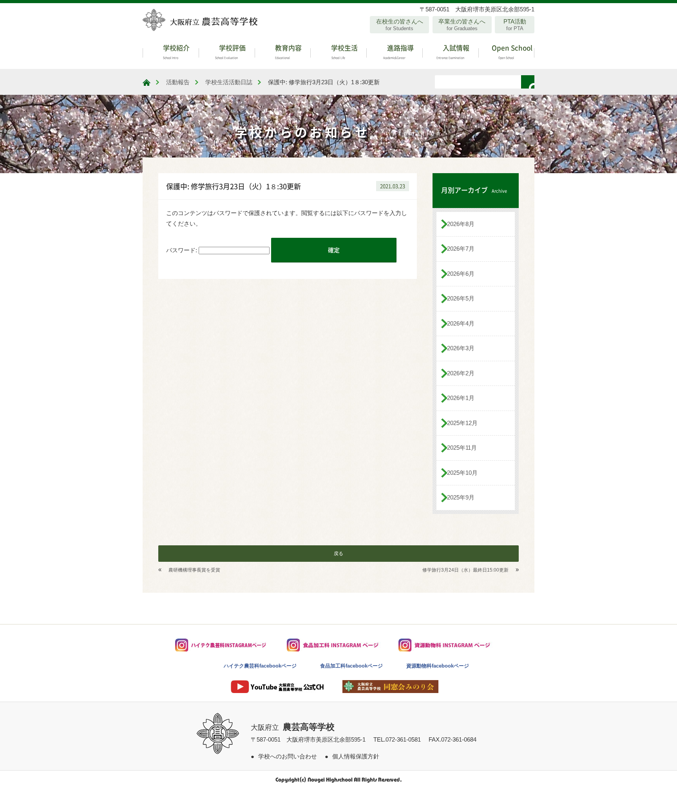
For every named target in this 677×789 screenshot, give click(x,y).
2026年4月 (460, 323)
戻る (338, 553)
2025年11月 (462, 447)
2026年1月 (460, 397)
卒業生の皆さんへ (461, 24)
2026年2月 (460, 373)
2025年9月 (460, 497)
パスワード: (182, 250)
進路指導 (398, 51)
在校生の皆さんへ (399, 24)
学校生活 (343, 51)
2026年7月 (460, 248)
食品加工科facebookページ (351, 666)
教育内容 (287, 51)
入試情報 (453, 51)
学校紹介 (175, 51)
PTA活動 (514, 24)
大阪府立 (293, 727)
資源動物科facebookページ (437, 666)
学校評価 (230, 51)
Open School (511, 51)
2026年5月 (460, 298)
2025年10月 (462, 472)
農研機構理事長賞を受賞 (194, 570)
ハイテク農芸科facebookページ (260, 666)
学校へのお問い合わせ (287, 756)
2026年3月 (460, 348)
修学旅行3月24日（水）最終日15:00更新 (465, 570)
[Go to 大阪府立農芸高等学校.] (146, 82)
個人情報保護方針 (355, 756)
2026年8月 (460, 224)
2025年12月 (462, 423)
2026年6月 (460, 273)
